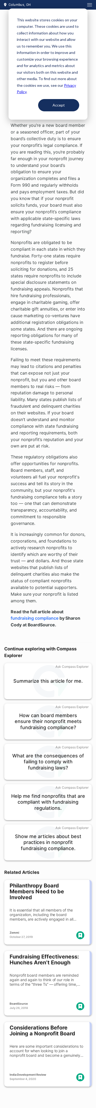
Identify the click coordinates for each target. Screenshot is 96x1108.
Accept (59, 105)
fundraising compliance (34, 618)
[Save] (80, 935)
